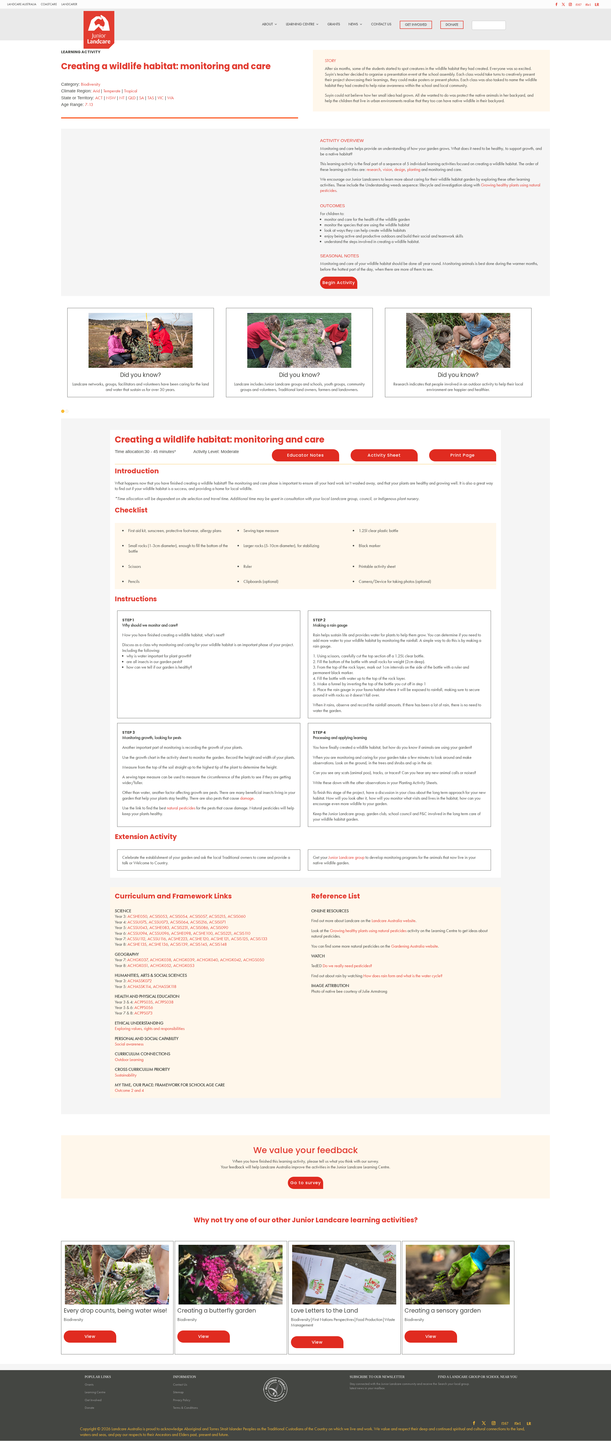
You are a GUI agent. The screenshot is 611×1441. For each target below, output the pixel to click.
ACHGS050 (253, 959)
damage (247, 798)
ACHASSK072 (139, 980)
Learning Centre (95, 1392)
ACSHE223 (177, 938)
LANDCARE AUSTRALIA (21, 4)
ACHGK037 (137, 959)
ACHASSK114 (139, 986)
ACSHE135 (137, 944)
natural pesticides (181, 808)
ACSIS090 (219, 927)
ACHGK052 (160, 965)
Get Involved (93, 1400)
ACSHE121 (220, 938)
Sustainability (126, 1075)
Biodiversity (90, 84)
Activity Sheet (384, 455)
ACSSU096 (159, 933)
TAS (150, 97)
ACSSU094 (137, 933)
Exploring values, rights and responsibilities (149, 1028)
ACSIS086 (199, 927)
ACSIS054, (179, 916)
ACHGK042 (230, 959)
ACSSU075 (137, 922)
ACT (99, 97)
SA (141, 97)
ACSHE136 (158, 944)
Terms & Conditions (185, 1407)
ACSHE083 (159, 927)
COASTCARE (49, 4)
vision (387, 169)
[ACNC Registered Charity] (275, 1402)
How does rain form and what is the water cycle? (402, 975)
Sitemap (178, 1392)
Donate (89, 1407)
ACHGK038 (160, 959)
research (374, 169)
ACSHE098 (181, 933)
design (399, 169)
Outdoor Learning (129, 1059)
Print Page (462, 455)
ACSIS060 (237, 916)
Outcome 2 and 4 (129, 1090)
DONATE (452, 24)
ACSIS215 (217, 916)
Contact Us (180, 1384)
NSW (111, 97)
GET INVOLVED (416, 24)
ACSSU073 (158, 922)
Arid (96, 91)
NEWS (353, 24)
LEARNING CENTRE (300, 24)
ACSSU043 (137, 927)
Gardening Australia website (414, 946)
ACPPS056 (143, 1007)
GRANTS (333, 24)
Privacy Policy (181, 1400)
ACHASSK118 (164, 986)
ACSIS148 (218, 944)
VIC (161, 97)
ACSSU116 (156, 938)
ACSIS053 (158, 916)
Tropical (130, 91)
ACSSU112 (136, 938)
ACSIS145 (198, 944)
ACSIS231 (179, 927)
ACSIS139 (179, 944)
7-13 (89, 104)
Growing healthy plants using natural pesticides (368, 930)
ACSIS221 (223, 933)
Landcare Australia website (394, 920)
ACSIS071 (217, 922)
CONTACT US (381, 24)
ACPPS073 (143, 1013)
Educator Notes (305, 455)
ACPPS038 (164, 1002)
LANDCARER (69, 4)
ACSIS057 (198, 916)
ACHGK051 (137, 965)
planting (413, 169)
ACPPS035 (143, 1002)
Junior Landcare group (346, 857)
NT (122, 97)
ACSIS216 (198, 922)
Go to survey (305, 1183)
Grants (89, 1384)
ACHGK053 (184, 965)
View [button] (89, 1336)
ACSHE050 (137, 916)
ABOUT (267, 24)
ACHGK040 (207, 959)
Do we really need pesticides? (347, 965)
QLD (132, 97)
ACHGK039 (184, 959)
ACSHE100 (203, 933)
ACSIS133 (258, 938)
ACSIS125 (239, 938)
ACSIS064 (179, 922)
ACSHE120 (199, 938)
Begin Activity (338, 282)
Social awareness (129, 1044)
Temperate (112, 91)
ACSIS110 (242, 933)
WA (170, 97)
